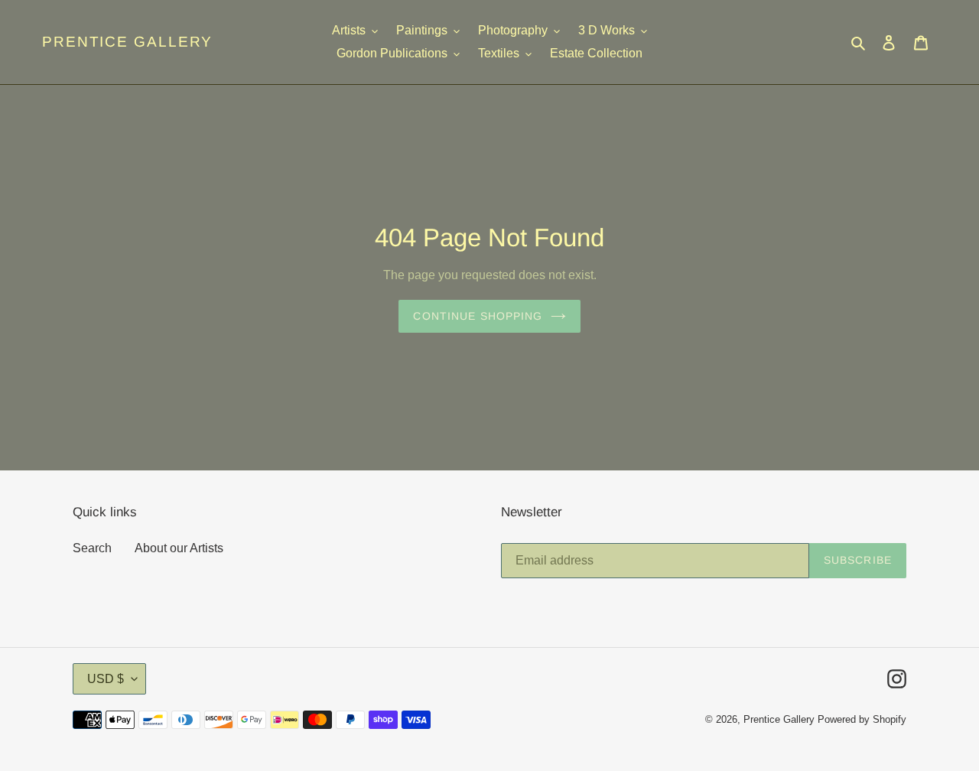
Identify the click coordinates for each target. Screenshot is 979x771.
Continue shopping (477, 316)
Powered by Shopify (862, 719)
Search (92, 548)
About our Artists (179, 548)
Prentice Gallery (127, 42)
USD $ (105, 678)
